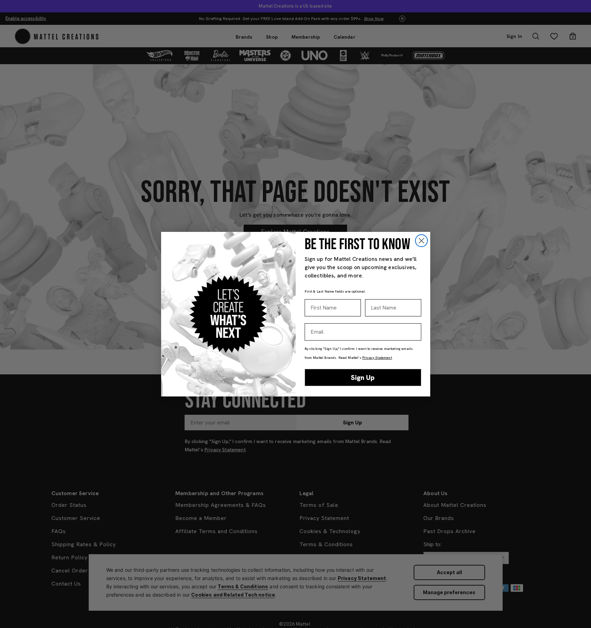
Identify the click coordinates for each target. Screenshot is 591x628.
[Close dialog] (421, 241)
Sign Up (363, 377)
